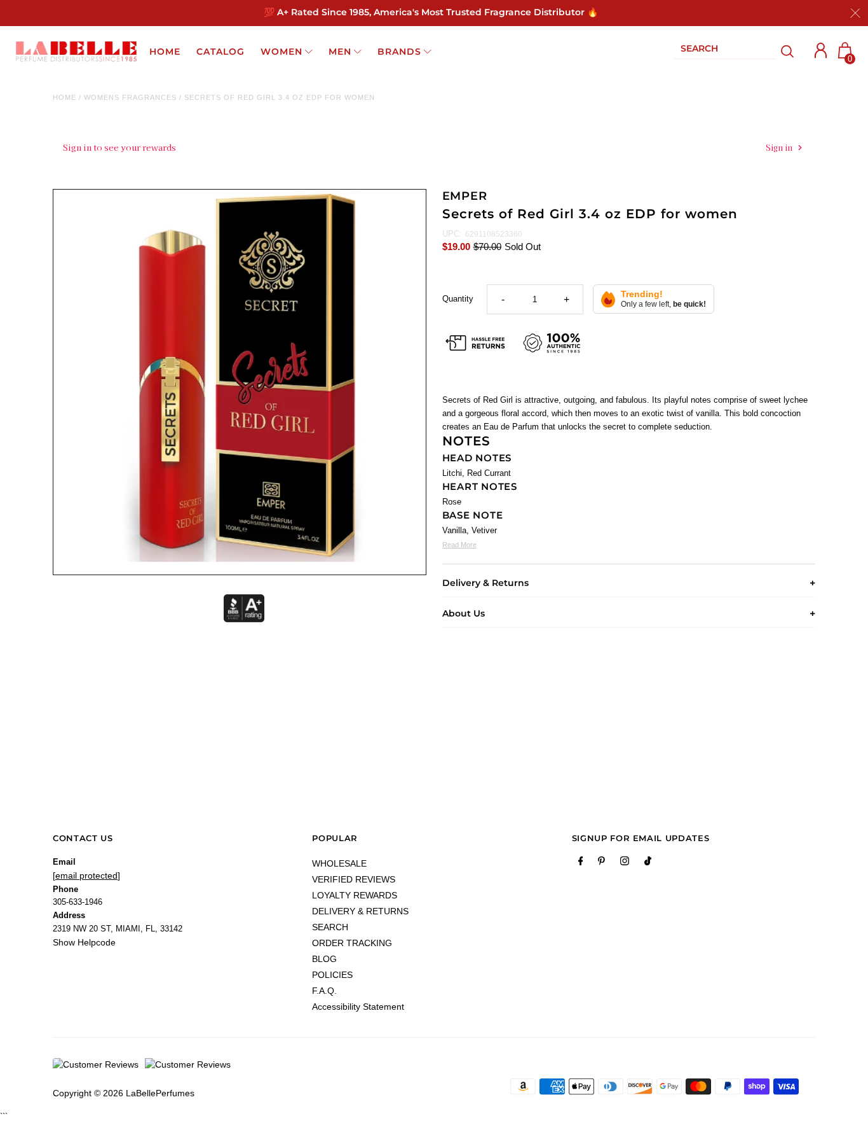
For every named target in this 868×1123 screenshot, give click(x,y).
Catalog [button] (220, 51)
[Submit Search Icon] (787, 51)
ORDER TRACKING (352, 943)
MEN (340, 51)
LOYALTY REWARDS (354, 895)
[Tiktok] (647, 863)
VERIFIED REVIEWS (353, 879)
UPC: (452, 234)
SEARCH (330, 927)
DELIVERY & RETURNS (360, 911)
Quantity (457, 298)
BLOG (324, 959)
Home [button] (164, 51)
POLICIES (332, 975)
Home (64, 97)
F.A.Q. (324, 991)
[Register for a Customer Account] (821, 51)
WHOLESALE (339, 863)
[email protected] (86, 875)
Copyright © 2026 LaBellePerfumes (123, 1093)
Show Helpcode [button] (84, 942)
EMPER (465, 196)
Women (281, 51)
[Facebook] (580, 863)
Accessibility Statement (358, 1006)
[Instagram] (624, 863)
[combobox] (725, 51)
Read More (459, 544)
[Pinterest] (601, 863)
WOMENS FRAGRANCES (130, 97)
